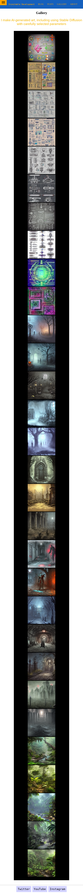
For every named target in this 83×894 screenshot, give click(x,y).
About (73, 4)
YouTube (40, 889)
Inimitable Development (21, 4)
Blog (41, 4)
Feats (50, 4)
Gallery (62, 4)
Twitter (24, 889)
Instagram (57, 889)
